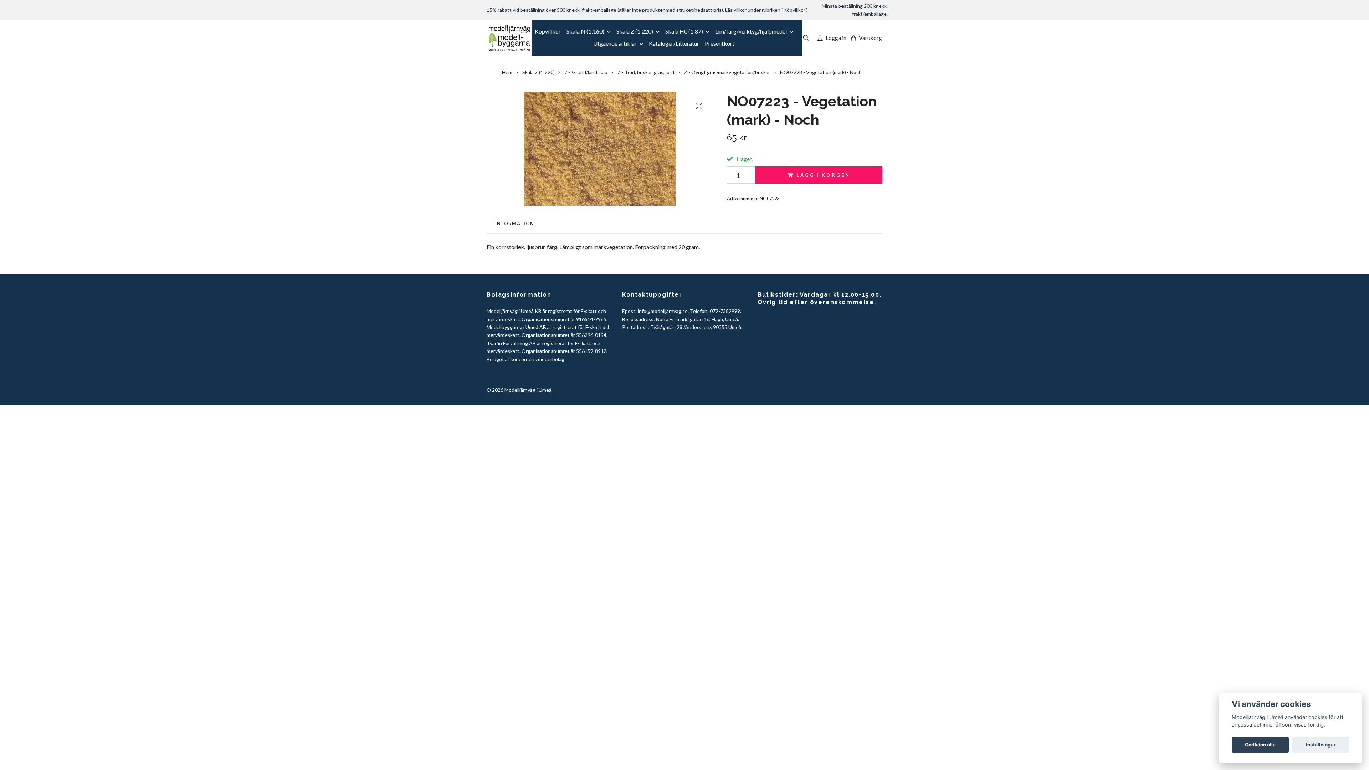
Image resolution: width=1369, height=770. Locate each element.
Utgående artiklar (615, 43)
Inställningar (1321, 745)
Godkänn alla (1260, 745)
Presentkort (719, 43)
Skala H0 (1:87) (684, 31)
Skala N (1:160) (585, 31)
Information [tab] (514, 223)
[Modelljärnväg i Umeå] (509, 38)
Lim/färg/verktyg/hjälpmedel (751, 31)
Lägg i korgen (823, 175)
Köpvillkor (548, 31)
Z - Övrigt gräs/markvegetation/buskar (727, 72)
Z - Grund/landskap (586, 72)
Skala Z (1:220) (634, 31)
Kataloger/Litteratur (674, 43)
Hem (507, 72)
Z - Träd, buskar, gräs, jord (645, 72)
